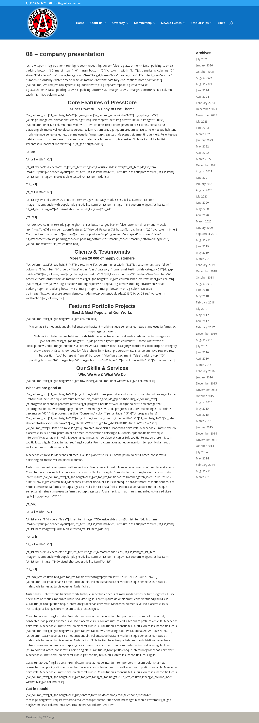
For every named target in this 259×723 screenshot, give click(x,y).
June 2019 (202, 246)
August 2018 (204, 284)
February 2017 (205, 327)
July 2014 (202, 452)
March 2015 (203, 421)
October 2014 (205, 446)
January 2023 (204, 140)
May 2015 (202, 408)
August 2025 (204, 78)
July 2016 (202, 346)
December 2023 (206, 109)
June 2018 (202, 290)
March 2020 (203, 221)
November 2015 (206, 390)
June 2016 (202, 352)
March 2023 (203, 134)
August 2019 (204, 240)
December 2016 (206, 333)
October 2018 (205, 277)
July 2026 (202, 59)
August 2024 (204, 84)
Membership (143, 23)
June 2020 (202, 202)
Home (80, 23)
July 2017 (202, 309)
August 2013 (204, 471)
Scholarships (200, 23)
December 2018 (206, 271)
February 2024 (205, 103)
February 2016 (205, 371)
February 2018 (205, 302)
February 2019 (205, 265)
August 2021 (204, 171)
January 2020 (204, 228)
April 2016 (202, 358)
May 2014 (202, 458)
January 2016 (204, 377)
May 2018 (202, 296)
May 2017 (202, 315)
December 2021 (206, 165)
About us (96, 23)
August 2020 (204, 190)
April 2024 (202, 96)
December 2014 (206, 433)
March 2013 (203, 477)
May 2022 (202, 146)
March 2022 (203, 159)
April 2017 (202, 321)
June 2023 (202, 128)
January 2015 (204, 427)
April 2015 (202, 414)
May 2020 (202, 209)
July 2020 (202, 196)
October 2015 (205, 396)
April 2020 (202, 215)
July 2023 (202, 121)
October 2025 (205, 72)
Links (221, 23)
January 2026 (204, 65)
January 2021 (204, 184)
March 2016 (203, 365)
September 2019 (207, 234)
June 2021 (202, 177)
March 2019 (203, 259)
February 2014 (205, 465)
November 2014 (206, 440)
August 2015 (204, 402)
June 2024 (202, 90)
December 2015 (206, 383)
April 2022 (202, 153)
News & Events (171, 23)
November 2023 (206, 115)
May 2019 (202, 252)
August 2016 (204, 340)
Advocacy (118, 23)
